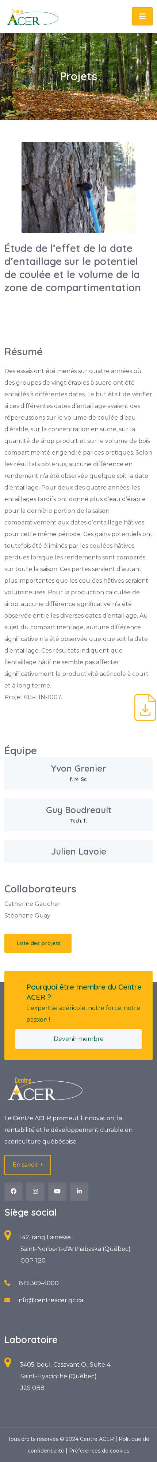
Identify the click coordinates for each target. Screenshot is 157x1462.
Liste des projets (38, 943)
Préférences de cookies (99, 1450)
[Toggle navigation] (142, 16)
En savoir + (27, 1164)
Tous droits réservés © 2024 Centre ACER (61, 1439)
